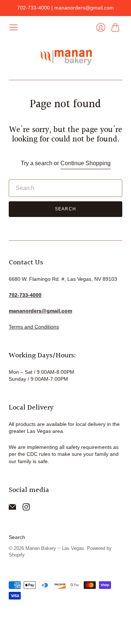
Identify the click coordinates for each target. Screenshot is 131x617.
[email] (12, 508)
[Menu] (13, 27)
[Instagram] (26, 508)
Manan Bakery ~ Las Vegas (54, 548)
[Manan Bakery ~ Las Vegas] (65, 56)
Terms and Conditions (34, 327)
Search (65, 209)
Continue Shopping (85, 163)
